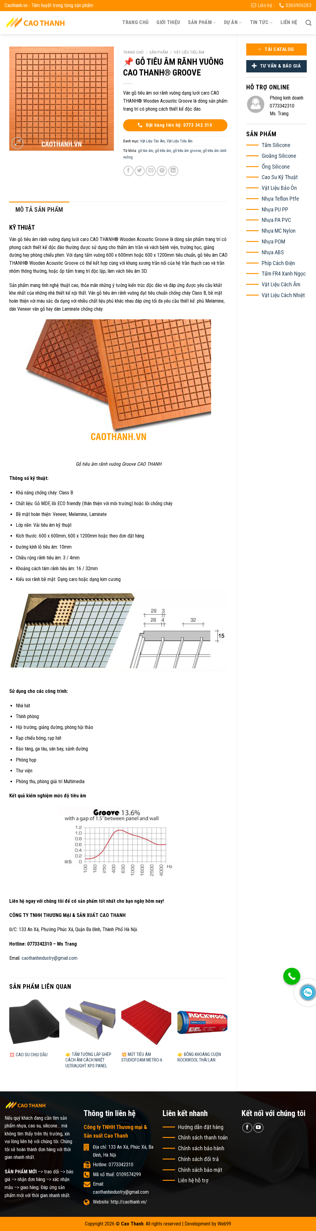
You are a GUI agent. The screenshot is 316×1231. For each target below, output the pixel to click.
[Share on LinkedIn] (173, 171)
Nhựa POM (273, 241)
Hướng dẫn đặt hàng (200, 1127)
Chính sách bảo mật (200, 1170)
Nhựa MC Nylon (279, 230)
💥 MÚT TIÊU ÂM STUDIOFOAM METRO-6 (141, 1057)
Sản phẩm (158, 52)
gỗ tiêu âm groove (187, 150)
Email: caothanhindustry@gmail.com (121, 1188)
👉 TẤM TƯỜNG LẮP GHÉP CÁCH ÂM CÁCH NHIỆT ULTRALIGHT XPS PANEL (88, 1060)
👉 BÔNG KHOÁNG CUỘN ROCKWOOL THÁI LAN (199, 1057)
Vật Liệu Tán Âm (152, 141)
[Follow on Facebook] (247, 1128)
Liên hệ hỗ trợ (193, 1180)
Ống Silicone (276, 166)
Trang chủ (135, 22)
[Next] (227, 1039)
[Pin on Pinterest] (162, 171)
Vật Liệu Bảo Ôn (279, 188)
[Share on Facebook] (128, 171)
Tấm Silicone (276, 145)
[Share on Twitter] (140, 171)
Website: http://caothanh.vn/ (120, 1202)
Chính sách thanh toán (203, 1137)
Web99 (224, 1224)
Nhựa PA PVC (276, 220)
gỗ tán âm (145, 150)
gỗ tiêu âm (163, 150)
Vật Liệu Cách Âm (281, 284)
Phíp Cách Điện (278, 263)
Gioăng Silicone (279, 156)
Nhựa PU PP (275, 209)
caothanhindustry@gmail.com (49, 958)
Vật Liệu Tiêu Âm (189, 52)
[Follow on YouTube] (258, 1128)
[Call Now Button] (291, 976)
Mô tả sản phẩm (39, 209)
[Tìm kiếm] (308, 22)
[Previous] (9, 1039)
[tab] (39, 210)
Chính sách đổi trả (198, 1159)
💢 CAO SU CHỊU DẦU (28, 1054)
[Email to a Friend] (151, 171)
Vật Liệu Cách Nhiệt (283, 295)
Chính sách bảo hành (201, 1148)
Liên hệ (289, 22)
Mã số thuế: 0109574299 (117, 1174)
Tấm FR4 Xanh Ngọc (284, 273)
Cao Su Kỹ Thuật (280, 177)
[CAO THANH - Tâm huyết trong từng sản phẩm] (35, 22)
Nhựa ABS (273, 252)
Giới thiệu (168, 22)
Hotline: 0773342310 (113, 1165)
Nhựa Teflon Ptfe (280, 198)
